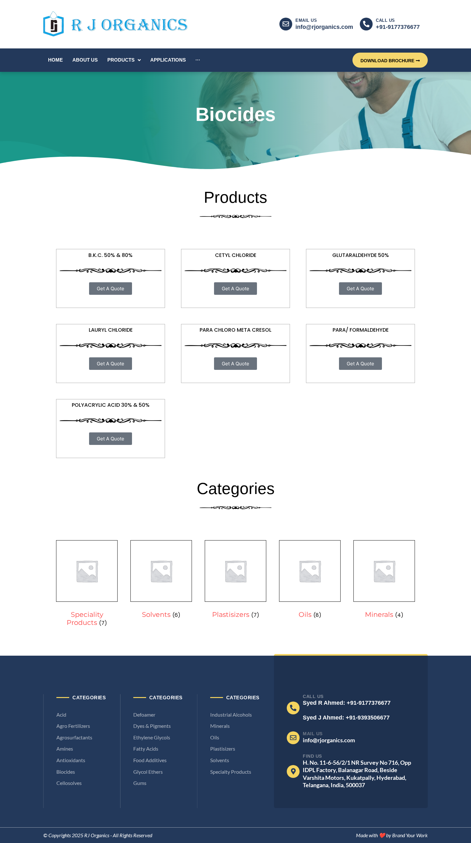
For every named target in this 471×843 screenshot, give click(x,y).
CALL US (385, 20)
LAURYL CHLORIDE (111, 330)
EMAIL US (306, 20)
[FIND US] (293, 771)
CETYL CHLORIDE (235, 255)
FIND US (312, 756)
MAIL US (313, 733)
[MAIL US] (293, 737)
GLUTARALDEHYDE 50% (360, 255)
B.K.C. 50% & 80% (110, 255)
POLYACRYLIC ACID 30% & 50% (111, 405)
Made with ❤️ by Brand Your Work (392, 835)
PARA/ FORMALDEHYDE (361, 330)
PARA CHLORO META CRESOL (235, 330)
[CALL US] (366, 24)
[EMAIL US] (285, 24)
